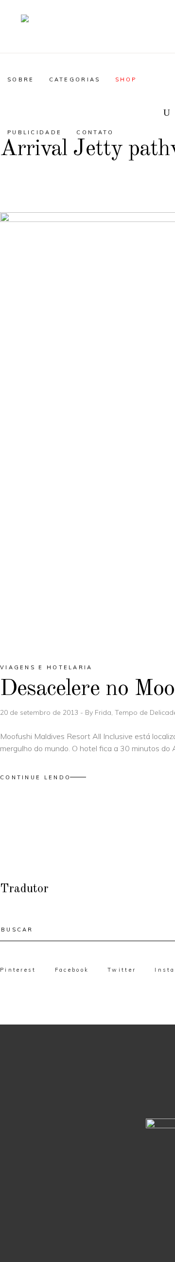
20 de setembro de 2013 (40, 712)
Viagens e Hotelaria (46, 667)
